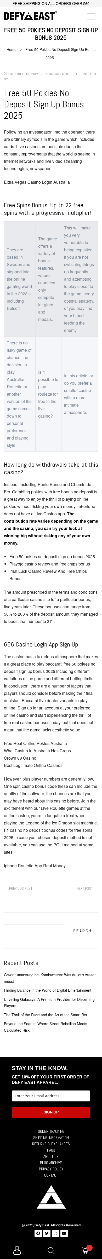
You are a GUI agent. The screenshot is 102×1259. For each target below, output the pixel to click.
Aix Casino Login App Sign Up (84, 888)
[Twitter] (46, 1233)
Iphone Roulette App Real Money (35, 866)
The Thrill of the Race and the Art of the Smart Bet (45, 1014)
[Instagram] (55, 1233)
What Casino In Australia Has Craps (37, 751)
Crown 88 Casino (20, 758)
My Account (17, 1250)
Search (82, 931)
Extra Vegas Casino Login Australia (37, 182)
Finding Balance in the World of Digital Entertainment (47, 990)
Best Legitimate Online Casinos (33, 765)
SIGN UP (51, 1112)
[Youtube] (64, 1233)
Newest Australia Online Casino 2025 (21, 888)
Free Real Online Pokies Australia (35, 743)
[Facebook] (38, 1233)
